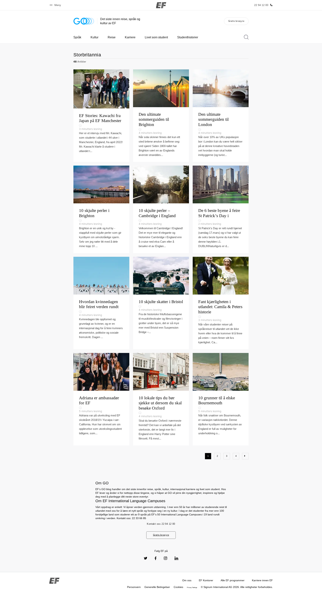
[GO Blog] (83, 21)
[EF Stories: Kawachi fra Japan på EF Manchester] (101, 115)
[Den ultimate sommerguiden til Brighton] (161, 115)
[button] (55, 5)
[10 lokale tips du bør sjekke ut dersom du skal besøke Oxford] (161, 399)
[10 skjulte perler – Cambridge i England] (161, 209)
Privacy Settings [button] (192, 587)
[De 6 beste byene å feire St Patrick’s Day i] (221, 209)
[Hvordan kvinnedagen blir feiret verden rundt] (101, 303)
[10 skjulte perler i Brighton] (101, 209)
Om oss (186, 580)
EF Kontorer (206, 580)
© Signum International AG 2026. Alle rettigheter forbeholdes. (237, 587)
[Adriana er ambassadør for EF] (101, 399)
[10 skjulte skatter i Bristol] (161, 303)
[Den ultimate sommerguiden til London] (221, 115)
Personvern (134, 587)
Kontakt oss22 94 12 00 (161, 523)
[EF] (161, 5)
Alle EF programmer (232, 580)
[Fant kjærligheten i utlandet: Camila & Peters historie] (221, 303)
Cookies (178, 587)
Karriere (130, 37)
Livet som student (156, 37)
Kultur (94, 37)
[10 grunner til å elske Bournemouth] (221, 399)
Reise (112, 37)
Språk (77, 37)
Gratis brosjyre (236, 21)
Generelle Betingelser (157, 587)
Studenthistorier (187, 37)
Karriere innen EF (262, 580)
